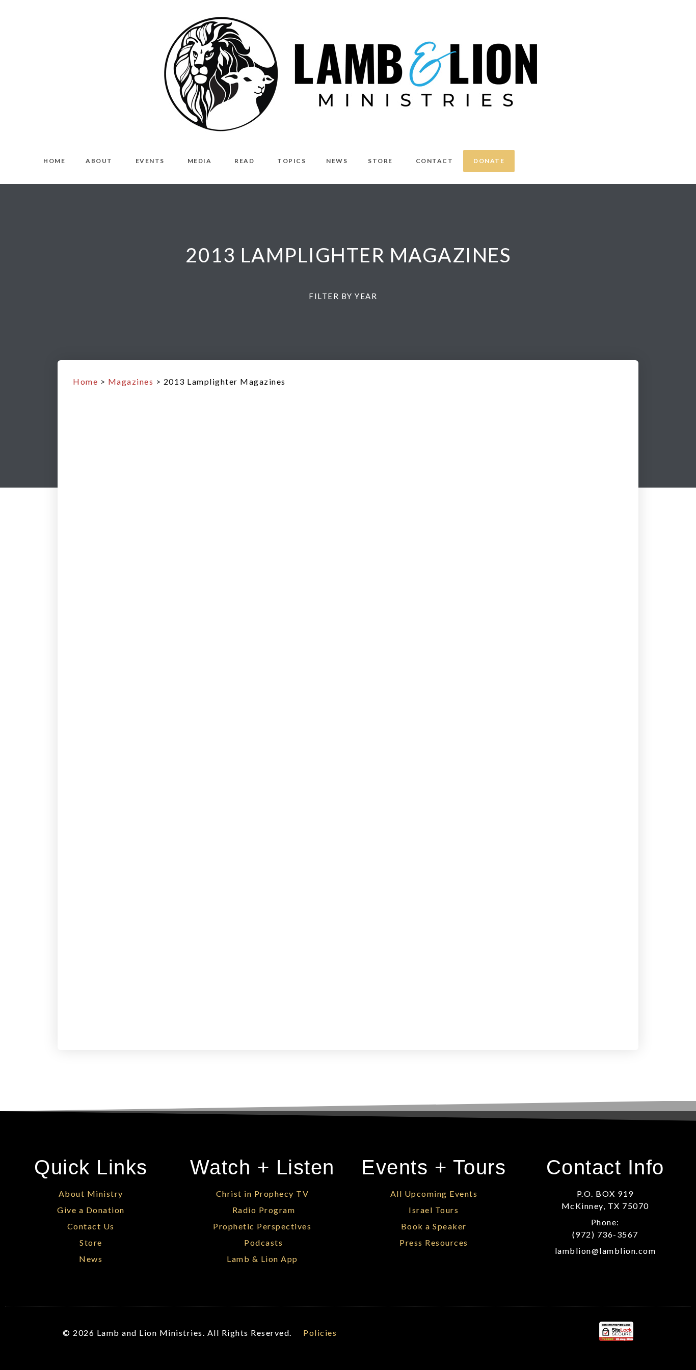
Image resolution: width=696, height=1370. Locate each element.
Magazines (131, 381)
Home (85, 381)
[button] (348, 296)
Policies (320, 1332)
